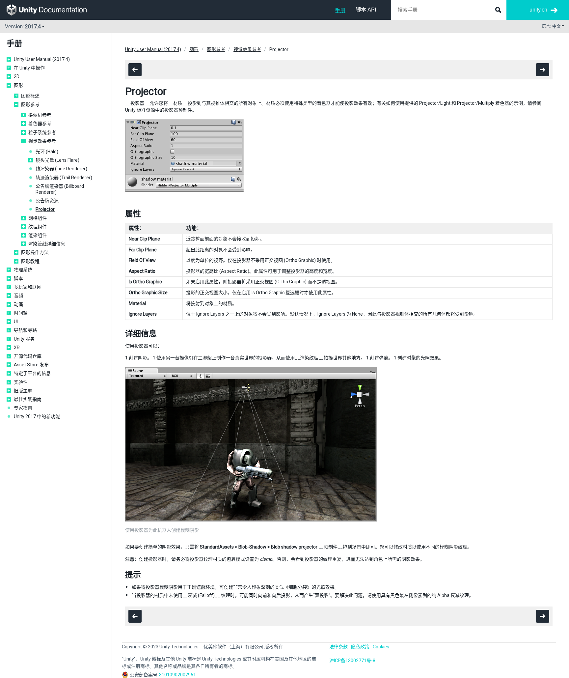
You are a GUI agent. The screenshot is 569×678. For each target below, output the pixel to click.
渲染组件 (37, 235)
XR (17, 347)
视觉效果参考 (42, 141)
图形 (18, 85)
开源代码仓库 (27, 356)
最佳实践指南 (27, 399)
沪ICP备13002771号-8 (352, 660)
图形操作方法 (35, 252)
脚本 (18, 278)
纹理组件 (37, 226)
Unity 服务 (24, 339)
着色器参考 (39, 123)
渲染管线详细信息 (46, 243)
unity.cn (538, 10)
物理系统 (23, 269)
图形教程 (30, 261)
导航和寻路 (25, 330)
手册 (340, 10)
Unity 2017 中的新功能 (37, 416)
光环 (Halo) (47, 151)
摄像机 (186, 357)
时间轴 (21, 313)
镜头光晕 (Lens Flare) (57, 160)
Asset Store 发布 (31, 364)
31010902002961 (177, 674)
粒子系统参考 (42, 132)
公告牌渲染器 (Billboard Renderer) (60, 189)
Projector (45, 209)
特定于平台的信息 (32, 373)
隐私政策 (360, 646)
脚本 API (366, 10)
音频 (18, 295)
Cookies (381, 646)
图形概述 (30, 96)
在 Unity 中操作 (29, 68)
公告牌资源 (47, 200)
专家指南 (23, 407)
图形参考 (30, 104)
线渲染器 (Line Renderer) (61, 168)
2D (16, 76)
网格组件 (37, 218)
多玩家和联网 (27, 287)
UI (16, 321)
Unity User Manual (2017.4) (42, 59)
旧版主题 (23, 390)
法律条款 (338, 646)
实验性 (21, 382)
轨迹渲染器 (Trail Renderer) (64, 177)
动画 (18, 304)
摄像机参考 (39, 115)
